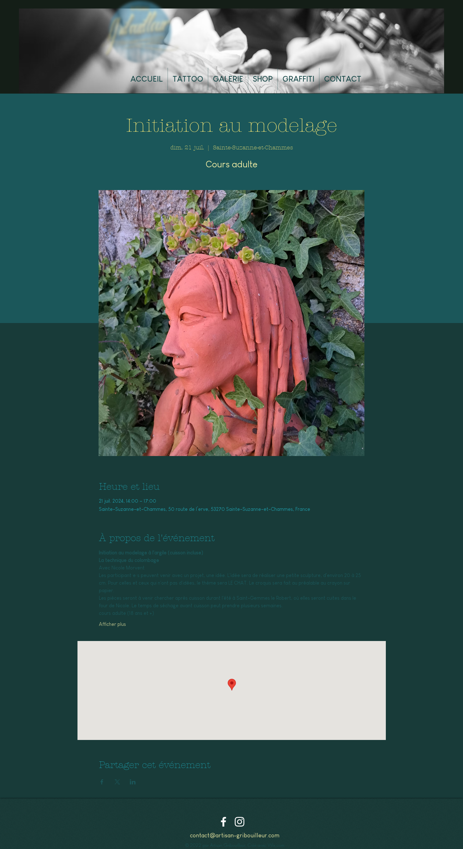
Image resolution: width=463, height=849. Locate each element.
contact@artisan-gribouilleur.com (234, 835)
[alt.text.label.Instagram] (239, 821)
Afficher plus (112, 624)
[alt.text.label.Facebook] (223, 821)
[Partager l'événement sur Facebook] (102, 781)
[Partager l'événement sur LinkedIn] (133, 781)
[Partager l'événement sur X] (117, 781)
